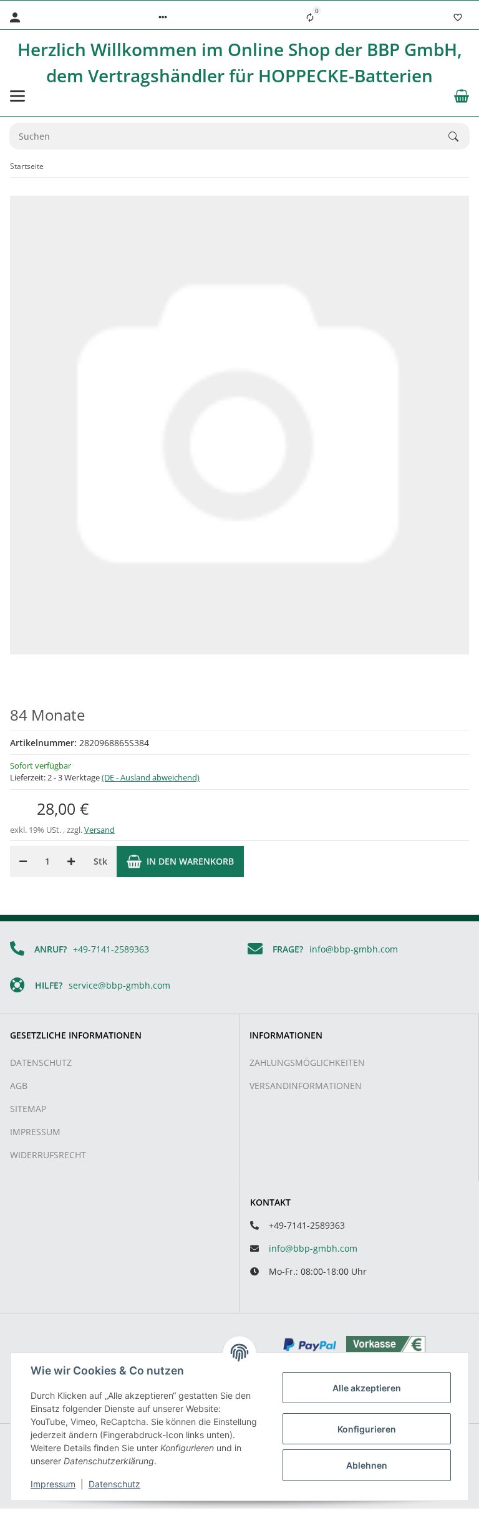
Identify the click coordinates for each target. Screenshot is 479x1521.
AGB (18, 1086)
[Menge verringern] (23, 861)
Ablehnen (366, 1465)
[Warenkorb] (461, 96)
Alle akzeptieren (366, 1388)
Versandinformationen (305, 1086)
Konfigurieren (366, 1429)
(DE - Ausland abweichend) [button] (151, 777)
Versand (99, 829)
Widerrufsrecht (48, 1155)
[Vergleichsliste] (310, 17)
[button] (163, 17)
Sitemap (28, 1109)
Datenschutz (41, 1062)
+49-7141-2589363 (111, 949)
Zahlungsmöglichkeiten (307, 1062)
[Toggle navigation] (17, 96)
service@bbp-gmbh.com (119, 985)
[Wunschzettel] (458, 17)
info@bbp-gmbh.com (353, 949)
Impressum (35, 1132)
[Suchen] (459, 137)
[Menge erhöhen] (71, 861)
